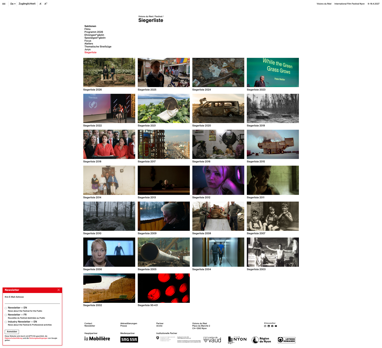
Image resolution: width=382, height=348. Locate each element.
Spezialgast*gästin (95, 38)
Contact (88, 323)
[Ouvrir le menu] (4, 4)
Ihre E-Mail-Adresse (14, 297)
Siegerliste (90, 52)
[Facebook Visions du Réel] (272, 326)
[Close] (58, 290)
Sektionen (90, 26)
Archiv (159, 326)
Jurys (87, 49)
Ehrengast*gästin (94, 35)
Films (87, 29)
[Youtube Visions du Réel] (276, 326)
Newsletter (89, 326)
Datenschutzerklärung (14, 338)
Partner (160, 323)
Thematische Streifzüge (97, 46)
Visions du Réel (145, 16)
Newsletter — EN (25, 309)
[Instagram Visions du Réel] (265, 326)
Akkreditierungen (128, 323)
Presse (123, 326)
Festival (158, 16)
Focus (87, 41)
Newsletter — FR (26, 316)
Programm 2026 (93, 32)
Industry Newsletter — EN (30, 323)
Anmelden (12, 331)
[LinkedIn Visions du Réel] (269, 326)
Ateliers (88, 43)
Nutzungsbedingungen (38, 338)
